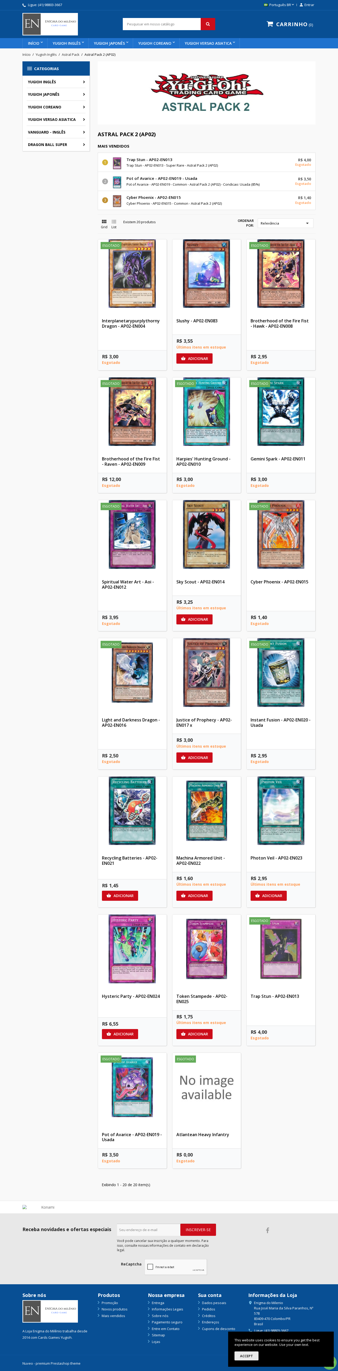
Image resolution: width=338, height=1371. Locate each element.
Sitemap (158, 1335)
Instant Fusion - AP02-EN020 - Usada (281, 722)
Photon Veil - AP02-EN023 (276, 858)
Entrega (157, 1302)
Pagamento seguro (166, 1322)
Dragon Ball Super (47, 144)
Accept (246, 1356)
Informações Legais (167, 1309)
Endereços (210, 1322)
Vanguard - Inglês (46, 132)
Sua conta (210, 1295)
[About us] (50, 1310)
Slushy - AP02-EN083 (197, 321)
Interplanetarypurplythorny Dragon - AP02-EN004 (131, 323)
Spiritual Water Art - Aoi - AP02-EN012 (128, 584)
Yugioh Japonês (109, 43)
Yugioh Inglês (67, 43)
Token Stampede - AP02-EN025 (201, 998)
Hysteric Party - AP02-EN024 (131, 996)
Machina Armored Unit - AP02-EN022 (200, 860)
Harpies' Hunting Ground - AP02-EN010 (203, 461)
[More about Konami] (45, 1207)
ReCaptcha (131, 1264)
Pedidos (208, 1309)
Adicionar (194, 358)
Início (33, 43)
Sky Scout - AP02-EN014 (200, 582)
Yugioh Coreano (154, 43)
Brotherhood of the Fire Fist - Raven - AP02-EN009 (131, 461)
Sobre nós (159, 1315)
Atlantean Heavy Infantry (202, 1134)
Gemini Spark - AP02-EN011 (278, 459)
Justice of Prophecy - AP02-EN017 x (204, 722)
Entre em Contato (165, 1328)
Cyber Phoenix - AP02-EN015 (153, 197)
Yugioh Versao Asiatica (208, 43)
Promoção (109, 1302)
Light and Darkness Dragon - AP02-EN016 (131, 722)
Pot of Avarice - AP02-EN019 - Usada (161, 178)
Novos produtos (114, 1309)
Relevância (286, 223)
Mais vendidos (113, 1315)
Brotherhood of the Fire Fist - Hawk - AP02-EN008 (280, 323)
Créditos (208, 1315)
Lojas (155, 1341)
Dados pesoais (213, 1302)
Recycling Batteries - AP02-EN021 (129, 860)
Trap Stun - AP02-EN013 (149, 159)
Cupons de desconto (218, 1328)
